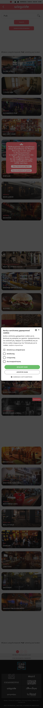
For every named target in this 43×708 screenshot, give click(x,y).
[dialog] (21, 354)
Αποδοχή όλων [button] (22, 367)
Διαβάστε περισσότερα (16, 345)
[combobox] (36, 330)
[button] (21, 377)
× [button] (38, 330)
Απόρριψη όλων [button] (22, 372)
